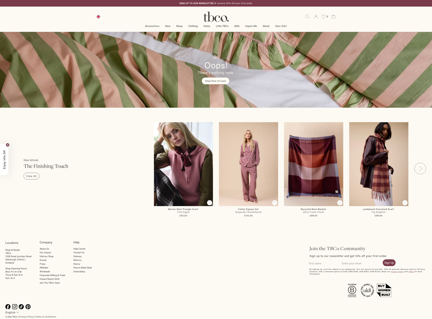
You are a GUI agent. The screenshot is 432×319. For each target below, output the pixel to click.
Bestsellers (152, 26)
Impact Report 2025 (49, 278)
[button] (4, 159)
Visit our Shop (46, 256)
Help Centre (79, 248)
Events (43, 260)
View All (31, 176)
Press (42, 263)
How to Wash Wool (82, 267)
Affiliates (44, 267)
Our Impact (45, 252)
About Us (44, 248)
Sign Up (389, 262)
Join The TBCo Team (50, 282)
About (266, 26)
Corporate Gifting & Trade (52, 275)
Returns (77, 260)
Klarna (76, 263)
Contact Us (78, 252)
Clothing (193, 26)
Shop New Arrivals (215, 80)
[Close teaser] (7, 145)
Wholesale (45, 271)
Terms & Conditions (45, 316)
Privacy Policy (26, 316)
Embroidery (79, 271)
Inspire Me (251, 26)
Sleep (179, 26)
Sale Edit (281, 26)
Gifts (236, 26)
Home (207, 26)
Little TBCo (222, 26)
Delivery (77, 256)
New (167, 26)
